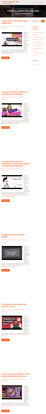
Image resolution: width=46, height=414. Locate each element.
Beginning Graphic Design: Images (13, 236)
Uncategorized (19, 26)
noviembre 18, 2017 (9, 26)
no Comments (5, 28)
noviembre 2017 (36, 64)
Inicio (30, 2)
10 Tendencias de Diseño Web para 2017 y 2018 (14, 305)
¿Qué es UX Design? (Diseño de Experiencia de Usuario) (14, 93)
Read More (5, 57)
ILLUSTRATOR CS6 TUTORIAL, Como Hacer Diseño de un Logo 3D (15, 375)
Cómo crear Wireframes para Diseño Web (14, 22)
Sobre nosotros (40, 2)
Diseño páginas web (11, 1)
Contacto (34, 2)
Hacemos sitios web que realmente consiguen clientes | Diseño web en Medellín (15, 163)
